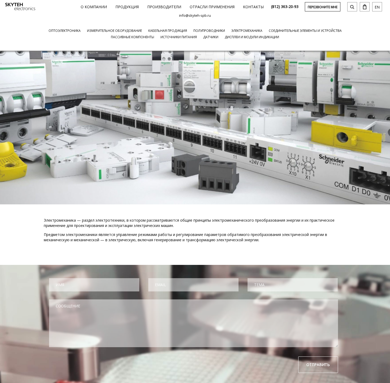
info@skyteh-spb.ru (195, 15)
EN (377, 7)
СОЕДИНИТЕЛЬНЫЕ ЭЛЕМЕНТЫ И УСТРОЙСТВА (305, 30)
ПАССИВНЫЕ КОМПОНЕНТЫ (132, 37)
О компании (94, 6)
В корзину (365, 6)
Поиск (352, 6)
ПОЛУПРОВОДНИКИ (209, 30)
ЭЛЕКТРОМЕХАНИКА (246, 30)
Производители (164, 6)
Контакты (253, 6)
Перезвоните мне (322, 7)
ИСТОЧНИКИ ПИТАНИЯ (179, 37)
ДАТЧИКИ (210, 37)
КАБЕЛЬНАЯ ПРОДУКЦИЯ (167, 30)
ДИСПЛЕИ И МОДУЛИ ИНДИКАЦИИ (252, 37)
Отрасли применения (212, 6)
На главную (20, 6)
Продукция (127, 6)
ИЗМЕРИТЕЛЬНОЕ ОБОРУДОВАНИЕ (114, 30)
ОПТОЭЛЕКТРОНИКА (65, 30)
